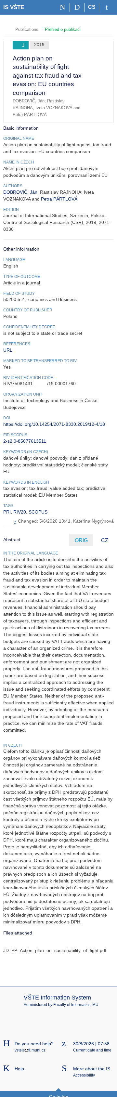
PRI (7, 512)
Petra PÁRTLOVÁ (59, 199)
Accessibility (84, 1075)
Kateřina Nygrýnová (93, 521)
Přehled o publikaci (63, 29)
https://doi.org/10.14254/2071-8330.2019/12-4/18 (54, 424)
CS (92, 7)
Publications (26, 29)
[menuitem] (99, 63)
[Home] (62, 7)
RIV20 (19, 512)
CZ (104, 540)
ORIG (81, 540)
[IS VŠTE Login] (106, 7)
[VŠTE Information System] (6, 29)
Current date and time (92, 1050)
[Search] (77, 7)
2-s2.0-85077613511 (24, 441)
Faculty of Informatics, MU (75, 1004)
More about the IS (91, 1068)
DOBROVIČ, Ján (20, 192)
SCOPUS (38, 512)
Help (19, 1068)
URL (7, 350)
